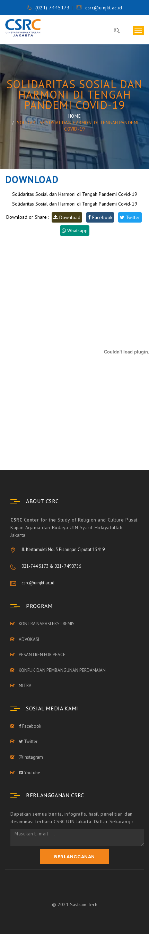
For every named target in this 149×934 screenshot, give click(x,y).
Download (69, 217)
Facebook (101, 217)
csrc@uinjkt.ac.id (103, 8)
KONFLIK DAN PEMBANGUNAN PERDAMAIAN (62, 670)
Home (74, 116)
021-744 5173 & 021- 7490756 (51, 566)
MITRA (25, 686)
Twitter (132, 217)
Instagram (33, 757)
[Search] (113, 30)
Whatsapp (77, 230)
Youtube (31, 773)
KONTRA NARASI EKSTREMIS (46, 624)
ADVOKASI (29, 639)
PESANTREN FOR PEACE (42, 655)
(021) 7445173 (52, 8)
